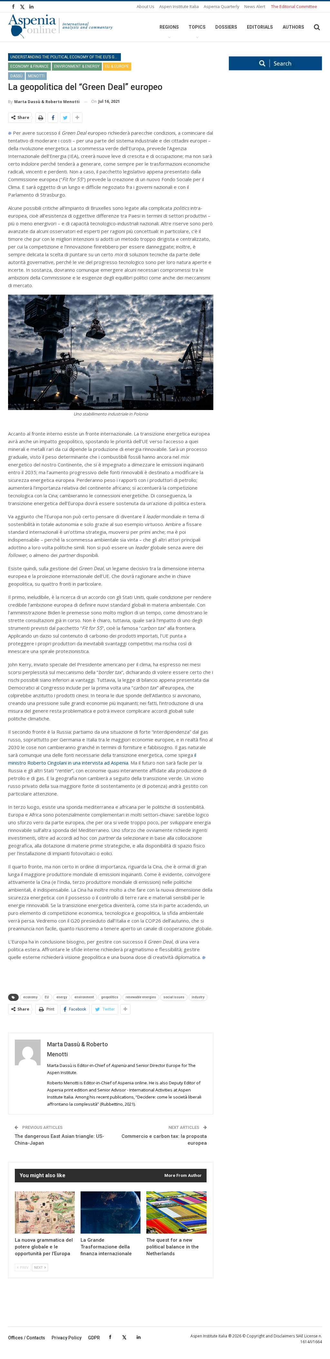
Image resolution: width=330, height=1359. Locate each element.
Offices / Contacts (26, 1337)
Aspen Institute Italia (179, 6)
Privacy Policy (67, 1337)
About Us (145, 6)
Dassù (16, 76)
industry (198, 997)
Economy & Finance (29, 66)
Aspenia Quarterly (221, 6)
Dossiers (226, 27)
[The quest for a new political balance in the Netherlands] (176, 1212)
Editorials (260, 27)
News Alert (254, 6)
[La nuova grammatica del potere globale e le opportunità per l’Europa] (45, 1212)
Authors (293, 27)
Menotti (36, 76)
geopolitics (109, 997)
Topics (197, 27)
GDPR (94, 1337)
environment (84, 997)
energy (61, 997)
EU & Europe (117, 66)
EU (47, 997)
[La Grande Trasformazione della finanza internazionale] (111, 1212)
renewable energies (141, 997)
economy (30, 997)
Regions (169, 27)
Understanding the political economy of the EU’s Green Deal (65, 57)
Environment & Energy (77, 66)
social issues (173, 997)
